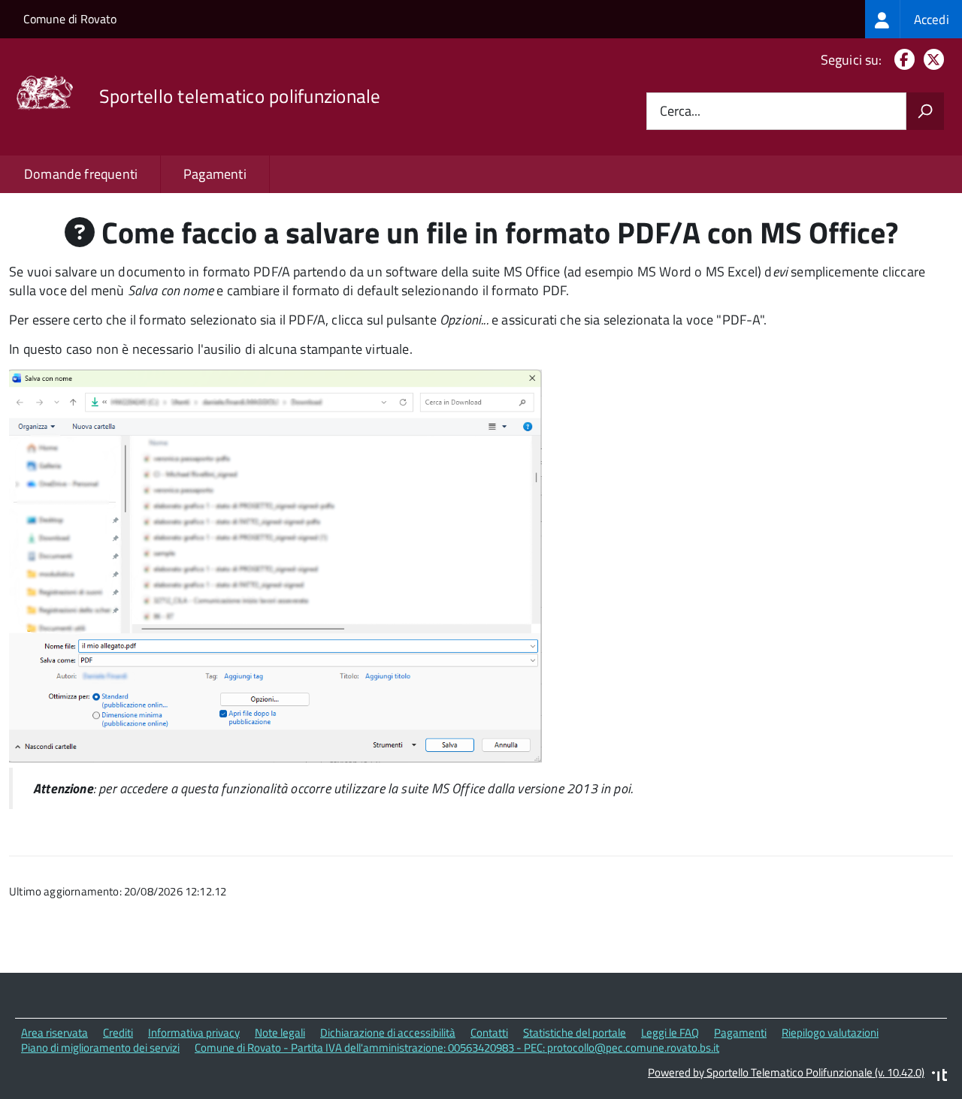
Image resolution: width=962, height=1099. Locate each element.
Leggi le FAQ (670, 1032)
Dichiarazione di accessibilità (387, 1032)
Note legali (280, 1032)
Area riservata (54, 1032)
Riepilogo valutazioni (830, 1032)
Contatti (489, 1032)
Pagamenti (215, 174)
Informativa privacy (194, 1032)
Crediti (118, 1032)
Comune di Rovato (69, 19)
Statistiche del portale (574, 1032)
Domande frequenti (81, 174)
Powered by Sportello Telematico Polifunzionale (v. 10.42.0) (786, 1072)
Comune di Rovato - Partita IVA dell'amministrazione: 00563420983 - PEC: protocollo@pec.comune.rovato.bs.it (457, 1047)
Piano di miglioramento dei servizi (100, 1047)
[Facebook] (901, 60)
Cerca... (680, 111)
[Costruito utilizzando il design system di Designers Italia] (939, 1077)
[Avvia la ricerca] (925, 111)
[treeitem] (913, 19)
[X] (931, 60)
